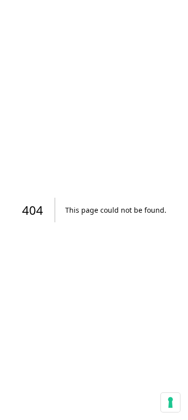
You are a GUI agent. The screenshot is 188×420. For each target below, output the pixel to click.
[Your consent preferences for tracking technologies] (170, 402)
